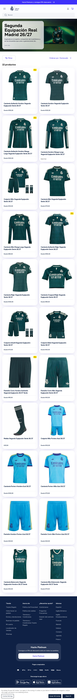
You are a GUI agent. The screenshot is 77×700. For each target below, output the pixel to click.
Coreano (59, 632)
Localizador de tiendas (11, 629)
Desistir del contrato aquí (46, 618)
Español (58, 607)
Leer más (7, 45)
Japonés (59, 635)
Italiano (58, 628)
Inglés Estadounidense (61, 616)
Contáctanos (43, 607)
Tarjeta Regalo (11, 607)
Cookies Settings (8, 696)
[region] (38, 694)
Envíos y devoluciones (13, 617)
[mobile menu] (4, 8)
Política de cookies (29, 611)
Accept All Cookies (54, 696)
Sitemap (9, 634)
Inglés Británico (61, 611)
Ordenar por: (58, 58)
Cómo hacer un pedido (11, 612)
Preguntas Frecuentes (43, 612)
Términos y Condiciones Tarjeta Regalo (30, 623)
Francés (58, 621)
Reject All (68, 696)
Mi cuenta (9, 624)
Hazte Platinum (38, 656)
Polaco (58, 639)
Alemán (58, 624)
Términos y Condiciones (27, 616)
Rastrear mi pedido (12, 621)
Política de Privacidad (30, 607)
